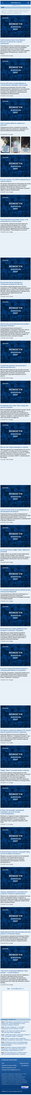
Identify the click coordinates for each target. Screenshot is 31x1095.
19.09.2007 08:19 (4, 943)
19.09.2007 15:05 (4, 338)
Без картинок (25, 1065)
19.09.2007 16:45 (4, 192)
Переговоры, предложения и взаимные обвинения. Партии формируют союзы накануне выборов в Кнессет (15, 1023)
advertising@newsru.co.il (13, 1069)
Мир (2, 7)
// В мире (11, 55)
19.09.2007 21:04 (4, 95)
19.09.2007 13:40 (4, 562)
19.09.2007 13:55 (4, 522)
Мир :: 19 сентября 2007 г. (15, 988)
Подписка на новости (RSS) (9, 1065)
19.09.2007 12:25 (4, 641)
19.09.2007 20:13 (4, 134)
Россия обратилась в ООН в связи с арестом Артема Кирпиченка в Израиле (14, 1053)
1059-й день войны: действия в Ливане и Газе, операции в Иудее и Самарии (15, 1035)
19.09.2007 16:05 (4, 232)
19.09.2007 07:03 (4, 984)
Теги (3, 1063)
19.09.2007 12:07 (4, 680)
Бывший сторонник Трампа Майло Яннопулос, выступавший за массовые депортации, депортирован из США (13, 1049)
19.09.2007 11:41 (4, 782)
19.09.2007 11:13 (4, 824)
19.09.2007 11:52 (4, 742)
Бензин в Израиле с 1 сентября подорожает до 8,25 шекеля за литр (12, 1028)
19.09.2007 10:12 (4, 904)
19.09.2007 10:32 (4, 864)
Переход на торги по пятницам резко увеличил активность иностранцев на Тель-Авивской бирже (14, 1044)
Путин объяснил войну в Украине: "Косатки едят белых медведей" (13, 1031)
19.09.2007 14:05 (4, 459)
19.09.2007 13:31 (4, 601)
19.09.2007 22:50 (4, 55)
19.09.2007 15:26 (4, 296)
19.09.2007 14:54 (4, 378)
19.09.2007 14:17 (4, 419)
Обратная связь (24, 1063)
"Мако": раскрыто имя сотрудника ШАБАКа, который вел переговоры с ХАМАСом (16, 1039)
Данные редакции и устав (9, 1067)
